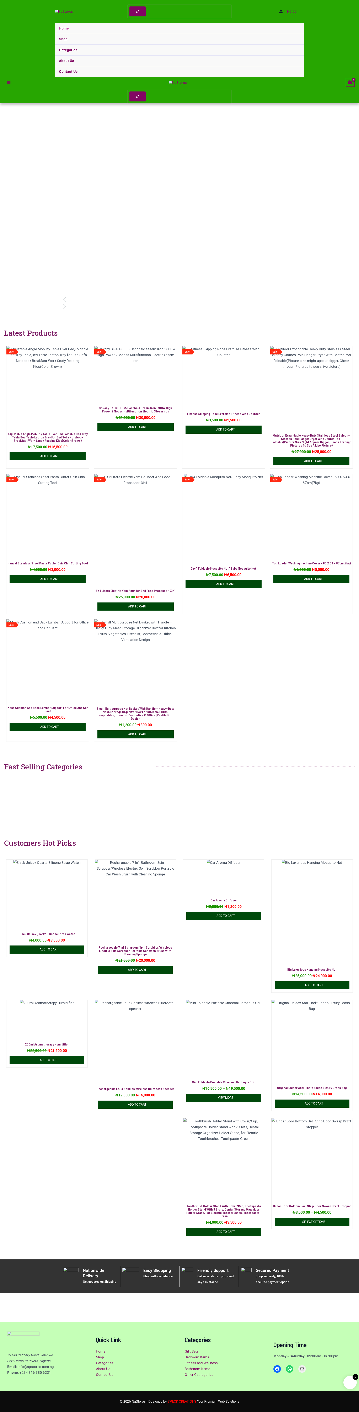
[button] (179, 299)
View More (225, 1097)
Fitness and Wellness (201, 1363)
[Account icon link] (281, 11)
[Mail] (302, 1369)
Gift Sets (192, 1351)
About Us (66, 61)
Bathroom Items (197, 1369)
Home (64, 28)
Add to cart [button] (49, 456)
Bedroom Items (197, 1357)
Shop (63, 39)
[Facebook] (277, 1369)
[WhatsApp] (289, 1369)
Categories (68, 50)
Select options (314, 1221)
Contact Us (68, 71)
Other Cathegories (199, 1375)
